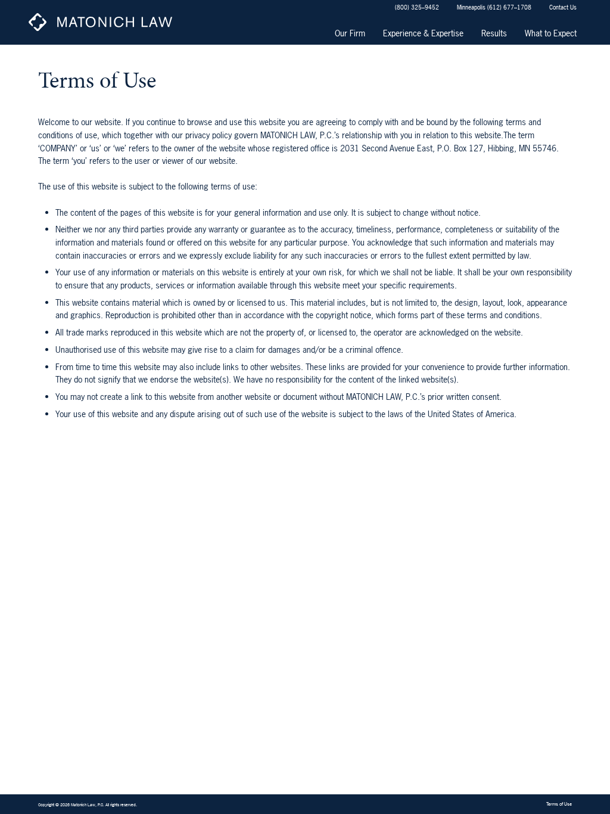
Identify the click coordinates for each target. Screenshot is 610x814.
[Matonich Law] (105, 22)
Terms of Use (559, 804)
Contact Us (563, 7)
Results (494, 33)
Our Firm (350, 33)
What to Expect (551, 33)
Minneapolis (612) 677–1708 (494, 7)
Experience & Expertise (423, 33)
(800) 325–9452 (417, 7)
